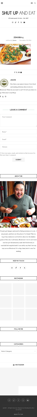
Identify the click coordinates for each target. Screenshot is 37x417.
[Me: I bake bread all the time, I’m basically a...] (18, 314)
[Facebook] (18, 22)
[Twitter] (21, 22)
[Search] (35, 3)
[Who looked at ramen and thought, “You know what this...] (18, 289)
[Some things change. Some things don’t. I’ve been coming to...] (23, 381)
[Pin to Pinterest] (19, 72)
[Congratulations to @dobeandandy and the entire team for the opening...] (32, 372)
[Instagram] (12, 22)
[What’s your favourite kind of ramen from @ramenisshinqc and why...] (23, 372)
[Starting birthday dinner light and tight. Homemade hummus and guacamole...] (4, 381)
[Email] (24, 22)
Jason (14, 40)
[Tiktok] (15, 22)
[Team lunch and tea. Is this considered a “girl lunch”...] (32, 381)
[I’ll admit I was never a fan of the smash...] (18, 302)
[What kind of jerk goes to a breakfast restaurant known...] (4, 372)
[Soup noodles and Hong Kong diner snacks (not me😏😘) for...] (13, 381)
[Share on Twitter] (16, 72)
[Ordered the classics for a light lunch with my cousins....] (13, 372)
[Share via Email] (21, 72)
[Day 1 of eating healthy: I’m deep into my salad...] (4, 390)
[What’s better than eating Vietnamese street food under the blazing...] (13, 390)
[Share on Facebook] (14, 72)
